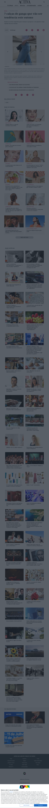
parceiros (11, 791)
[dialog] (24, 796)
